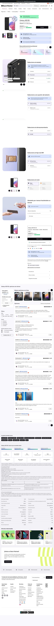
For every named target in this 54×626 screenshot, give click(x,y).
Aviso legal (38, 602)
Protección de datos (40, 598)
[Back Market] (6, 5)
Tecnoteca (29, 587)
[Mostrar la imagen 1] (3, 84)
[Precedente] (9, 191)
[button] (14, 18)
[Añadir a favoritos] (50, 27)
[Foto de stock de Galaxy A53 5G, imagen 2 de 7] (16, 35)
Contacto (12, 586)
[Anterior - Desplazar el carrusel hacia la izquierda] (48, 47)
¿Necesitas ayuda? (43, 5)
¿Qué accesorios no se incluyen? (33, 267)
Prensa (3, 589)
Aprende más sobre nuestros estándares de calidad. (11, 495)
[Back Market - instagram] (2, 595)
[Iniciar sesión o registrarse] (49, 6)
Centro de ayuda (13, 587)
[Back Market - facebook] (7, 595)
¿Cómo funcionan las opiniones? (6, 306)
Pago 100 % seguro (22, 600)
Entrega (11, 589)
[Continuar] (19, 191)
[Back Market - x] (2, 598)
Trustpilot (3, 593)
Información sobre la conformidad (46, 245)
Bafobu (33, 246)
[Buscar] (14, 6)
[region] (35, 52)
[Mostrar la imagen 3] (17, 191)
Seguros (20, 590)
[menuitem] (15, 9)
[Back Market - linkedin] (5, 595)
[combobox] (39, 211)
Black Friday (30, 596)
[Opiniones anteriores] (49, 425)
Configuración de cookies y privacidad (40, 597)
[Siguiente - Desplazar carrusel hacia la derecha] (50, 47)
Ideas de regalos (30, 594)
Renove (20, 592)
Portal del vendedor (22, 599)
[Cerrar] (53, 1)
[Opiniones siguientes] (52, 425)
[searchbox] (23, 6)
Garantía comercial (22, 589)
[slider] (2, 316)
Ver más (46, 260)
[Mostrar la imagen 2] (14, 191)
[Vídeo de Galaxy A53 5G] (10, 35)
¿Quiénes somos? (5, 587)
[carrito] (52, 6)
